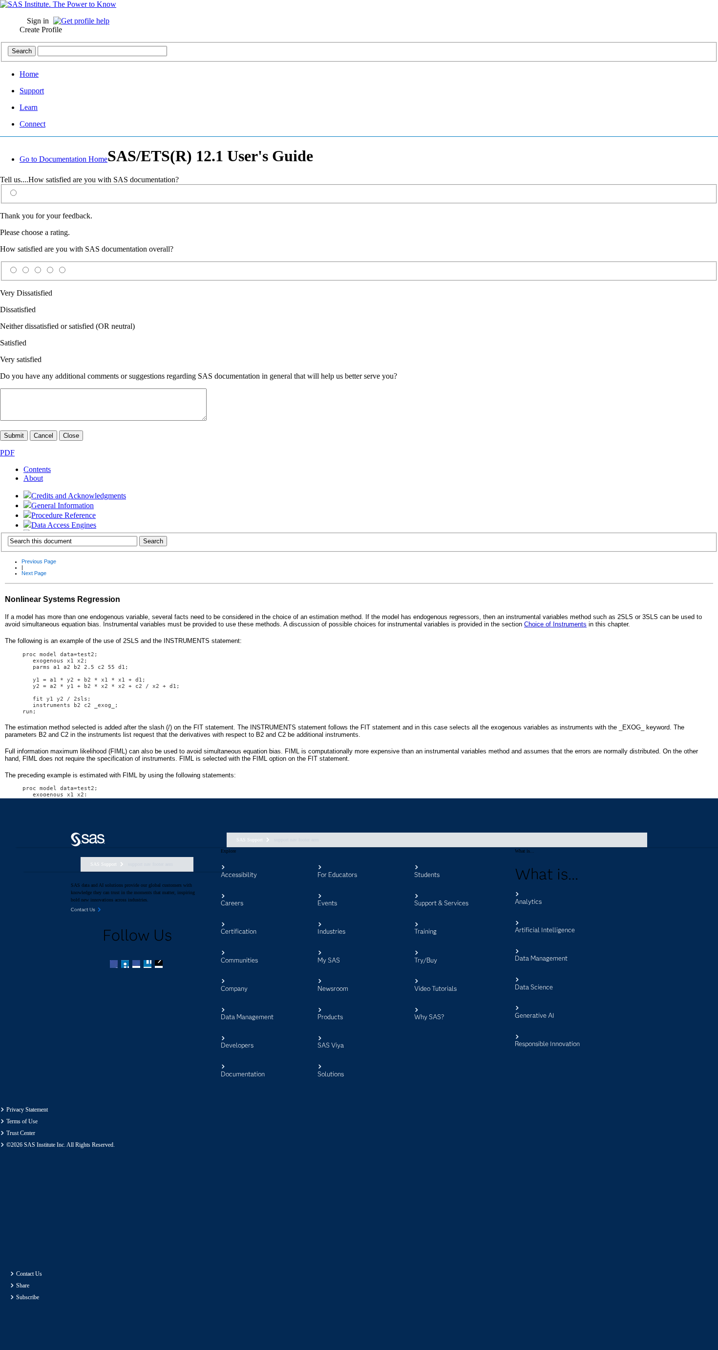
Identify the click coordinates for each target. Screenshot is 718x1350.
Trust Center (20, 1133)
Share (22, 1285)
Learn (29, 107)
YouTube (148, 965)
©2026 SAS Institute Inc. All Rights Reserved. (60, 1144)
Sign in (38, 21)
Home (29, 74)
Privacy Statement (27, 1109)
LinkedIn (137, 965)
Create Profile (41, 29)
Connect (32, 124)
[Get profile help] (84, 21)
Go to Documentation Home (63, 159)
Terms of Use (22, 1121)
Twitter (126, 965)
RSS (160, 965)
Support (32, 90)
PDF (7, 453)
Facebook (115, 965)
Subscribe (27, 1297)
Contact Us (29, 1273)
